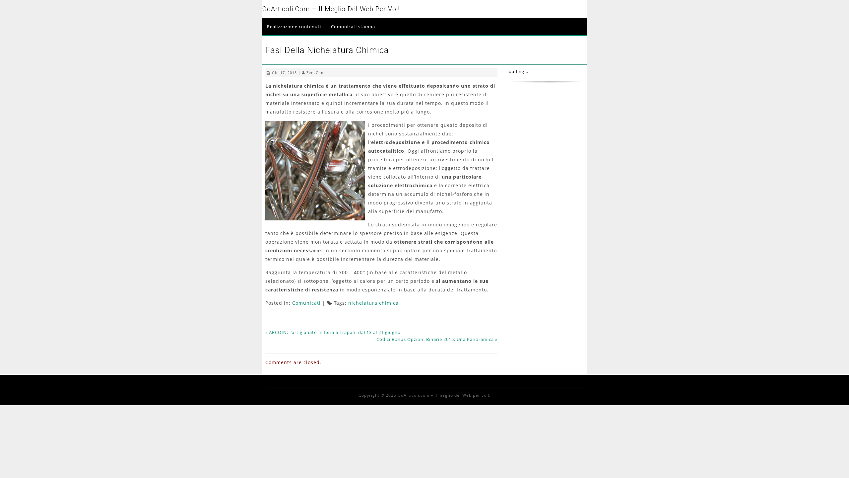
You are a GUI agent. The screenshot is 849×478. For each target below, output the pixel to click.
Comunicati (306, 303)
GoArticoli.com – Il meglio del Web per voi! (331, 9)
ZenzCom (315, 72)
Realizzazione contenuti (294, 27)
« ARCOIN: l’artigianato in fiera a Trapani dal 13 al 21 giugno (333, 332)
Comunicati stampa (353, 27)
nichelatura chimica (373, 303)
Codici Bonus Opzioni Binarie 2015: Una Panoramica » (436, 339)
